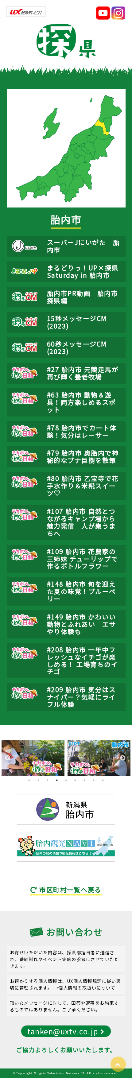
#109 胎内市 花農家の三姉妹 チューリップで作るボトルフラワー (82, 559)
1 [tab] (29, 780)
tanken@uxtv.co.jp (63, 1031)
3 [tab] (48, 780)
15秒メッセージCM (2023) (77, 322)
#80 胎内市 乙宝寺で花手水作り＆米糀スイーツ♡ (83, 486)
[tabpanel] (33, 758)
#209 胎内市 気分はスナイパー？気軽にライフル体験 (81, 697)
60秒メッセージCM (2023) (77, 347)
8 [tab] (94, 780)
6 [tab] (75, 780)
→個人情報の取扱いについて (85, 987)
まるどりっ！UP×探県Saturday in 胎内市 (83, 271)
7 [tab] (84, 780)
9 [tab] (103, 780)
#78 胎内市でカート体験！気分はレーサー (82, 431)
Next (123, 758)
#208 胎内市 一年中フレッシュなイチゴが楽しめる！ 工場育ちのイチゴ (82, 660)
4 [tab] (57, 780)
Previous (8, 758)
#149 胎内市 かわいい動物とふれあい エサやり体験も (81, 624)
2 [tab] (38, 780)
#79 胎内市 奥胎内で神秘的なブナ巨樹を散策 (83, 456)
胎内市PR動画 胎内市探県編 (82, 297)
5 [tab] (66, 780)
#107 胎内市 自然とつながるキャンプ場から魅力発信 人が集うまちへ (81, 522)
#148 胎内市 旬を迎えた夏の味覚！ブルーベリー (81, 591)
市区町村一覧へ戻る (69, 889)
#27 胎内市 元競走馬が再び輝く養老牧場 (83, 373)
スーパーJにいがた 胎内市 (83, 246)
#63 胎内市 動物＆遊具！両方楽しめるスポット (81, 402)
